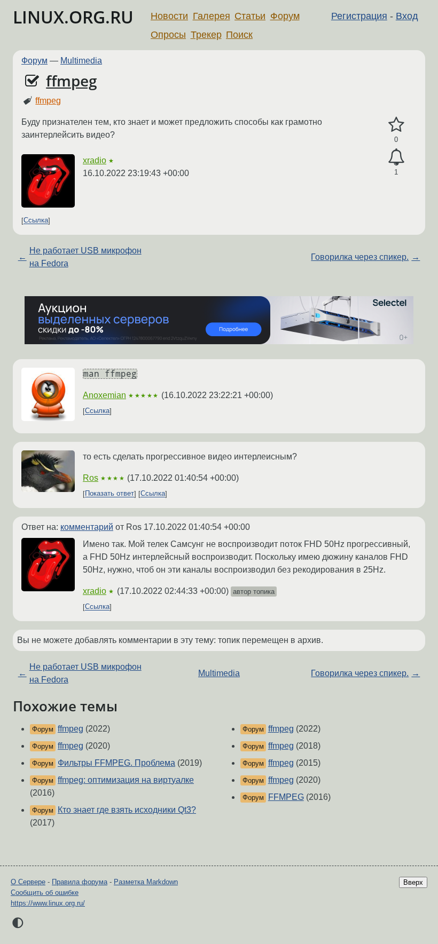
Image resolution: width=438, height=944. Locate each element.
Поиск (239, 34)
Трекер (206, 34)
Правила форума (79, 882)
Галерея (211, 16)
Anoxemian (104, 395)
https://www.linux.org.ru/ (48, 903)
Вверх (413, 882)
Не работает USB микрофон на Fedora (85, 257)
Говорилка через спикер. (360, 256)
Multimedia (81, 60)
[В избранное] (396, 124)
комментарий (86, 527)
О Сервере (28, 882)
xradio (94, 160)
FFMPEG (286, 797)
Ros (90, 477)
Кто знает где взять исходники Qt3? (127, 809)
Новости (169, 16)
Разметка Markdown (146, 882)
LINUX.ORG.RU (73, 16)
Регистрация (359, 16)
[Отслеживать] (396, 157)
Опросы (168, 34)
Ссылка (36, 221)
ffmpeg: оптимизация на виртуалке (126, 779)
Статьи (249, 16)
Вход (407, 16)
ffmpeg (71, 80)
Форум (285, 16)
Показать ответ (109, 494)
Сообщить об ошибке (45, 893)
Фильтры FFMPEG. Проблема (116, 762)
